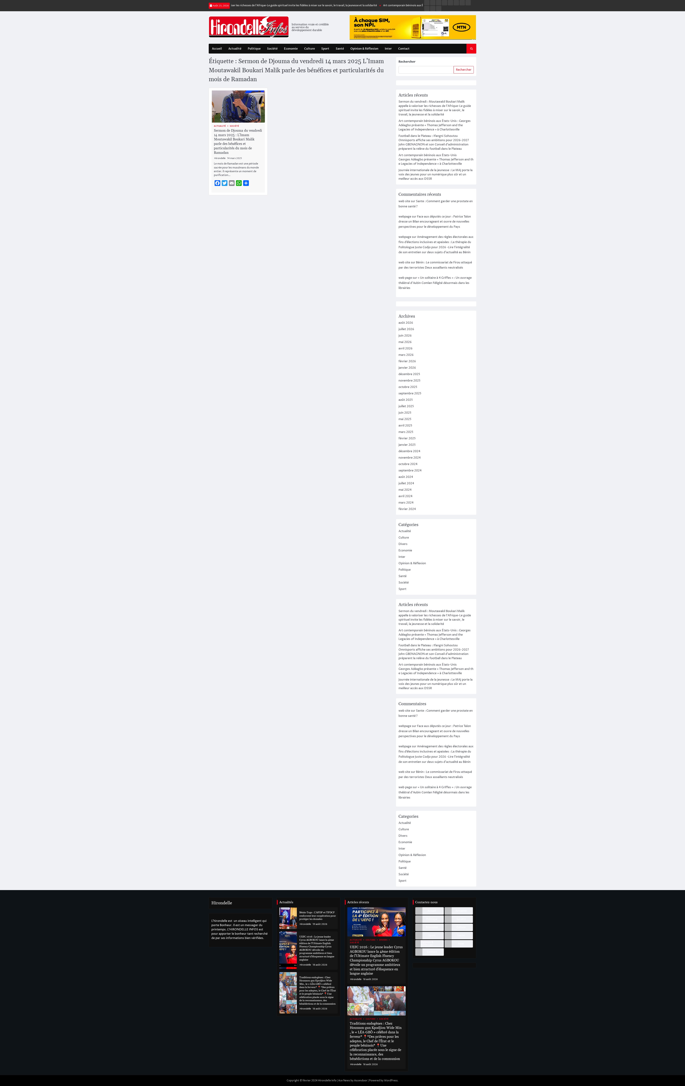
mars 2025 (406, 432)
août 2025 (406, 400)
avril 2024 (405, 496)
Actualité (234, 49)
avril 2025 (405, 426)
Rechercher (407, 62)
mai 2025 (405, 419)
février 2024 (407, 509)
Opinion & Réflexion (364, 49)
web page (405, 278)
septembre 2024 (410, 471)
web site (404, 201)
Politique (254, 49)
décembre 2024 (409, 451)
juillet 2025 (406, 406)
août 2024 (406, 477)
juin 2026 (405, 336)
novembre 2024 (410, 458)
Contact (404, 49)
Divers (403, 544)
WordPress (391, 1080)
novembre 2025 (409, 381)
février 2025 (407, 438)
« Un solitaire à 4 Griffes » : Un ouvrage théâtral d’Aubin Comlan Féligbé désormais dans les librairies (435, 283)
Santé (340, 49)
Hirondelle (219, 158)
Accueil (217, 49)
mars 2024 (406, 503)
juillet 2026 (406, 329)
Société (272, 49)
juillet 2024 (406, 483)
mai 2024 (405, 490)
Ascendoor (360, 1080)
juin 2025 (405, 413)
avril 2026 (405, 348)
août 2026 (406, 323)
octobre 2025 (408, 387)
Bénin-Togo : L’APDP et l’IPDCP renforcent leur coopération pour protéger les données (317, 916)
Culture (309, 49)
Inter (388, 49)
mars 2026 (406, 355)
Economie (291, 49)
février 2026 (407, 361)
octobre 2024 (408, 464)
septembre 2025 (410, 393)
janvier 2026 (407, 368)
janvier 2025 (407, 445)
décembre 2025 (409, 374)
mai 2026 (405, 342)
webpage (405, 217)
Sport (325, 49)
